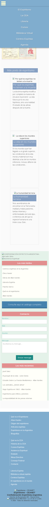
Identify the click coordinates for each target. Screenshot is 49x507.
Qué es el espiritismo (11, 291)
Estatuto (14, 454)
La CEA (24, 15)
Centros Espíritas (24, 39)
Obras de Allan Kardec (11, 278)
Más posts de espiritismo (20, 70)
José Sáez (6, 371)
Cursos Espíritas (17, 447)
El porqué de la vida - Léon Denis (15, 376)
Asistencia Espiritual (19, 451)
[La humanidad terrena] (24, 193)
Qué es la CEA (17, 440)
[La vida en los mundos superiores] (24, 138)
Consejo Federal (17, 461)
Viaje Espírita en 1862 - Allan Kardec (17, 389)
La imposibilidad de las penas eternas (17, 398)
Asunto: (5, 333)
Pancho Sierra (8, 287)
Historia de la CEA (18, 444)
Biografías (15, 434)
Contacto (14, 464)
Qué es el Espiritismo (19, 417)
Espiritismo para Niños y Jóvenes (15, 394)
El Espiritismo (24, 9)
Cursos (24, 27)
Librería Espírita (9, 282)
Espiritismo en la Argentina (22, 430)
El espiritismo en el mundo (21, 481)
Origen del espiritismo (20, 423)
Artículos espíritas (18, 427)
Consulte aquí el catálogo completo (24, 304)
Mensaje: (5, 340)
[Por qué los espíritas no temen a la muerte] (24, 81)
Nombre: (5, 318)
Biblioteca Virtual (24, 33)
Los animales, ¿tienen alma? (13, 385)
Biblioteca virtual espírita (21, 474)
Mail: (3, 326)
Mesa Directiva (17, 457)
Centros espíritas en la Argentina (15, 269)
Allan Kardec (7, 296)
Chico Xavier (7, 273)
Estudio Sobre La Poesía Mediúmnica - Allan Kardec (23, 380)
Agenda (24, 45)
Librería (24, 21)
